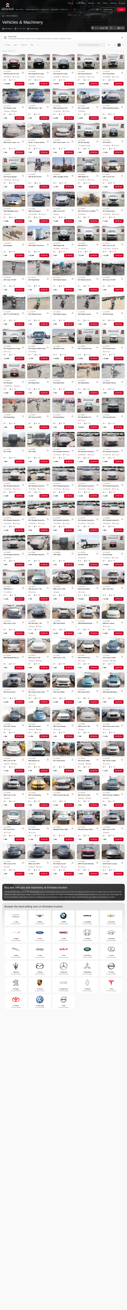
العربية (123, 3)
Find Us (105, 3)
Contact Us (113, 3)
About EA (70, 3)
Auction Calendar (80, 3)
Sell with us (91, 3)
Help (99, 3)
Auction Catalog (34, 28)
